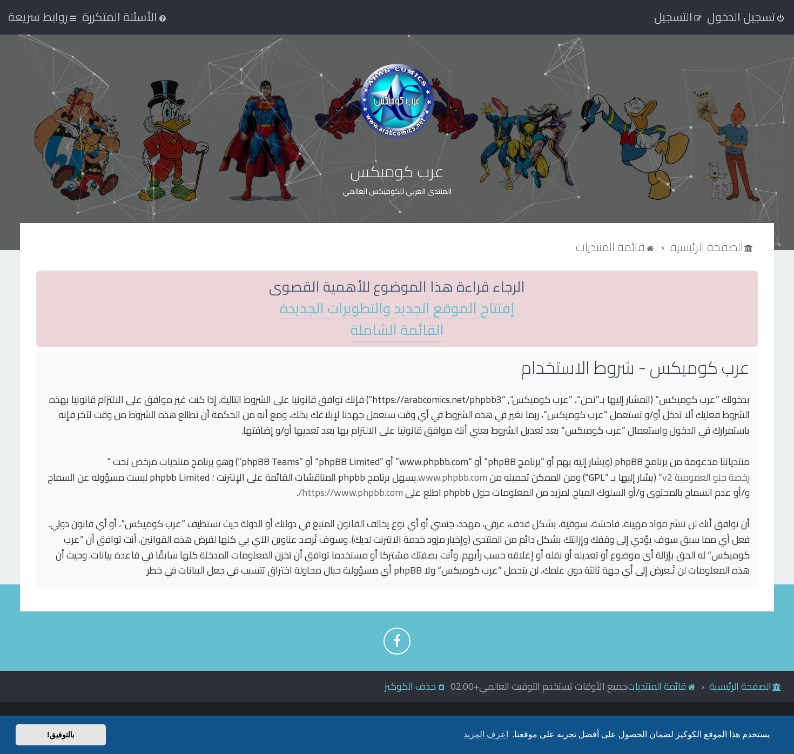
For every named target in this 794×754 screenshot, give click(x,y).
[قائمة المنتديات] (397, 101)
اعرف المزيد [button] (485, 734)
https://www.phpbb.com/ (350, 493)
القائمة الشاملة (397, 330)
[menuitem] (125, 16)
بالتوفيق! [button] (61, 734)
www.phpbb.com (452, 478)
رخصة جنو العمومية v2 (706, 478)
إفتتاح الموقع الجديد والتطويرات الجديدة (397, 309)
